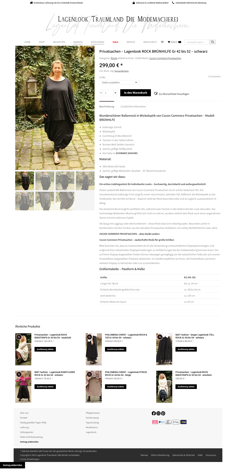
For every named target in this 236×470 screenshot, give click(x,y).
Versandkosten (121, 70)
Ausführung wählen (45, 349)
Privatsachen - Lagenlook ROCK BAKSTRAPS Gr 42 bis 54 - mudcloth (53, 336)
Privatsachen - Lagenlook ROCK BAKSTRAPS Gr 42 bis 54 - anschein (193, 373)
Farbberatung (92, 417)
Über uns (24, 412)
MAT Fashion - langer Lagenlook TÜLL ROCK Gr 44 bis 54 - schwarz (194, 336)
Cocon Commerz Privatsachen (165, 58)
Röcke (114, 58)
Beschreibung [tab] (106, 106)
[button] (90, 50)
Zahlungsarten (26, 432)
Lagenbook (91, 432)
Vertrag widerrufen (12, 465)
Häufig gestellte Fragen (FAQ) (33, 422)
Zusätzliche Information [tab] (133, 106)
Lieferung (24, 427)
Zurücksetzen (214, 76)
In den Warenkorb (135, 92)
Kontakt (23, 417)
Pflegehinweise (93, 412)
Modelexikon (92, 427)
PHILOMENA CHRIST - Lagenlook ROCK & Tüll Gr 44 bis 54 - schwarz (126, 336)
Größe (102, 77)
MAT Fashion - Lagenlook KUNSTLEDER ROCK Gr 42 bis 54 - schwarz (55, 373)
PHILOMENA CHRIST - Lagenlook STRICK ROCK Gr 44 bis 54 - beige (126, 373)
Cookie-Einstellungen (29, 459)
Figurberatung (92, 422)
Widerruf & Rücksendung (31, 437)
